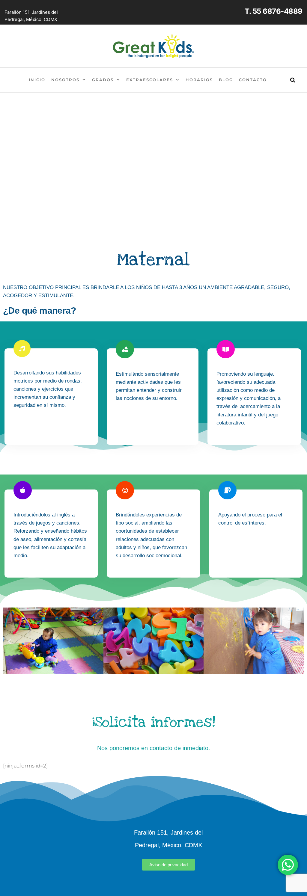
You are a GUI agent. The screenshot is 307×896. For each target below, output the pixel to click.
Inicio (37, 79)
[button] (9, 641)
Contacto (253, 79)
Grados (103, 79)
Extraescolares (149, 79)
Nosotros (65, 79)
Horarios (199, 79)
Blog (226, 79)
